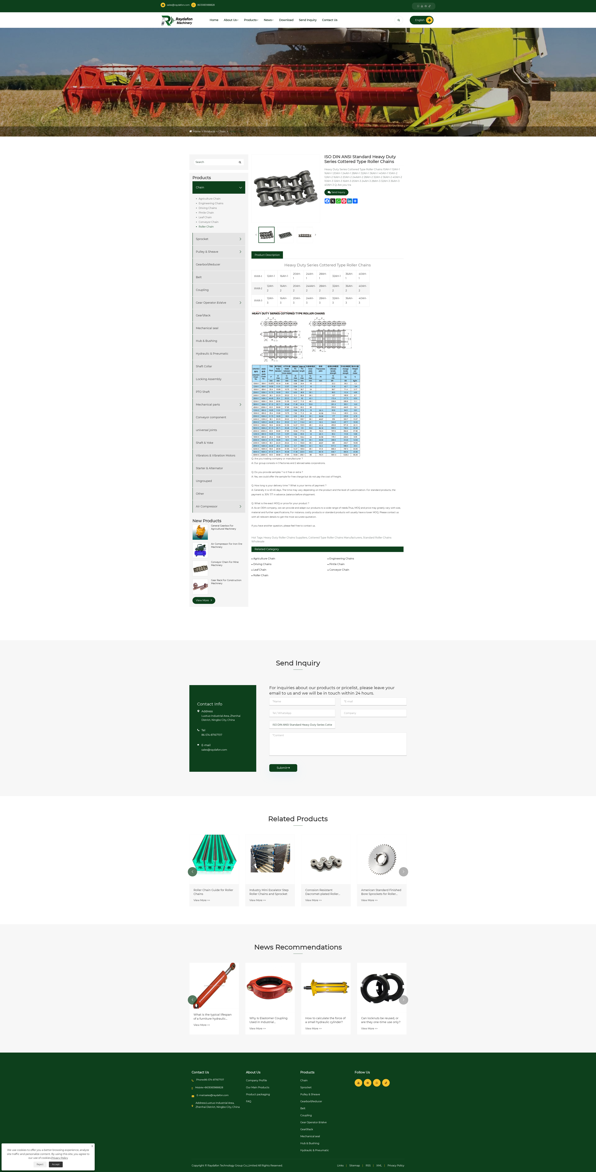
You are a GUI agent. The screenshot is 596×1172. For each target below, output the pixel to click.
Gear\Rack (203, 315)
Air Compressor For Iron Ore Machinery (226, 545)
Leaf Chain (205, 217)
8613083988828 (206, 5)
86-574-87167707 (211, 734)
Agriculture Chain (210, 198)
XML (379, 1165)
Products (250, 20)
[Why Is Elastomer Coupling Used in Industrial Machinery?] (326, 987)
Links (340, 1165)
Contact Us (329, 20)
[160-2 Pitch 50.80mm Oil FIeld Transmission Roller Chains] (217, 859)
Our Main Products (257, 1087)
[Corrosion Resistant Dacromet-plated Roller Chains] (384, 859)
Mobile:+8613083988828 (209, 1087)
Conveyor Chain (209, 222)
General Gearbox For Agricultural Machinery (223, 527)
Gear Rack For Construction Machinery (226, 582)
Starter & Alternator (209, 468)
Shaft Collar (204, 366)
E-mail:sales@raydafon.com (213, 1095)
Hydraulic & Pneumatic (212, 353)
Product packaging (258, 1094)
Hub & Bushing (206, 341)
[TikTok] (429, 6)
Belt (199, 277)
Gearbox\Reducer (208, 264)
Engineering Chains (211, 203)
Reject (40, 1164)
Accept (56, 1164)
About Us (230, 20)
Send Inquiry (308, 20)
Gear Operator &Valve (211, 302)
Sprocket (202, 239)
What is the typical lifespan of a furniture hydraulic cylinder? (268, 1017)
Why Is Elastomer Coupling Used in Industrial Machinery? (324, 1020)
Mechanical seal (207, 328)
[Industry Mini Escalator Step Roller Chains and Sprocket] (328, 859)
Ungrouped (204, 481)
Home (214, 20)
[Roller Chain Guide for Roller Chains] (273, 859)
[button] (192, 871)
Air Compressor (206, 506)
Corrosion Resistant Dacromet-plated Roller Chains (380, 892)
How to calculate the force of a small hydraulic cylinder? (381, 1020)
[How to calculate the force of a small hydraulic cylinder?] (381, 987)
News (268, 20)
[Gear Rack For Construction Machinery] (200, 586)
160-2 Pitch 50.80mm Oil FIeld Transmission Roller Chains (213, 892)
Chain (222, 131)
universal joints (206, 430)
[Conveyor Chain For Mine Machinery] (200, 568)
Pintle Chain (206, 212)
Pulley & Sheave (207, 251)
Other (200, 493)
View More (203, 600)
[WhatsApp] (418, 6)
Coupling (202, 290)
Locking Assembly (208, 379)
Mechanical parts (208, 404)
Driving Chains (208, 208)
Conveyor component (211, 417)
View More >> (204, 900)
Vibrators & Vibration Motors (215, 455)
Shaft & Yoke (204, 443)
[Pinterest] (426, 6)
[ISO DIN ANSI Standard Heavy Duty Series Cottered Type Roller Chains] (266, 235)
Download (286, 20)
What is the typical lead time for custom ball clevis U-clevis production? (214, 1020)
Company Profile (256, 1080)
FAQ (248, 1101)
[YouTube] (422, 6)
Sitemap (354, 1165)
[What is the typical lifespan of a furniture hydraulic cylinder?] (270, 986)
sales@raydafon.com (178, 5)
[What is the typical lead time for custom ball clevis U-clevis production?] (214, 987)
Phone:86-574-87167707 (210, 1079)
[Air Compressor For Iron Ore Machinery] (200, 550)
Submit (283, 768)
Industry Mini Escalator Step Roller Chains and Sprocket (327, 892)
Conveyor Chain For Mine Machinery (225, 564)
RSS (368, 1165)
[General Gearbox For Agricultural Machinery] (200, 532)
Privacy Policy (396, 1165)
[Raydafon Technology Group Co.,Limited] (177, 20)
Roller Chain (236, 131)
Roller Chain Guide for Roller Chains (272, 892)
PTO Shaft (203, 392)
